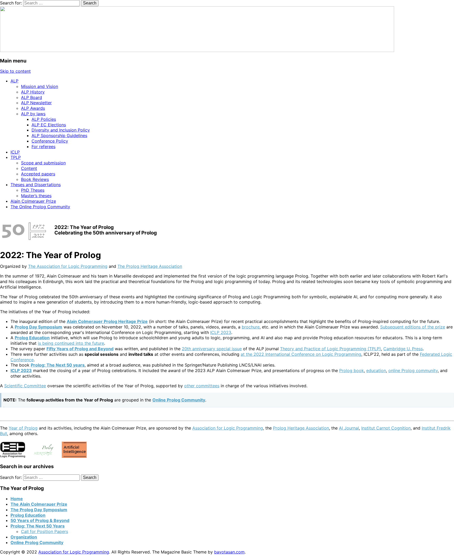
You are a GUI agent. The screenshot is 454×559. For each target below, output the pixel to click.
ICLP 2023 (220, 332)
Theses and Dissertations (36, 184)
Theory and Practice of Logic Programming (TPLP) (330, 348)
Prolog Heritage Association (301, 428)
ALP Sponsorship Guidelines (59, 135)
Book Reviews (35, 179)
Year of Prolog (23, 428)
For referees (43, 146)
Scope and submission (43, 162)
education (376, 370)
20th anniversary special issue (212, 348)
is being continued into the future (71, 343)
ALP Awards (33, 108)
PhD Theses (32, 190)
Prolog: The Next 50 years (58, 365)
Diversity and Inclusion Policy (61, 130)
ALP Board (31, 97)
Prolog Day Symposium (38, 327)
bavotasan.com (229, 552)
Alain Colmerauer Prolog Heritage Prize (107, 321)
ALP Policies (44, 119)
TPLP (16, 157)
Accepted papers (38, 173)
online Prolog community (413, 370)
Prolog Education (32, 337)
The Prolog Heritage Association (149, 266)
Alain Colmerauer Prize (33, 201)
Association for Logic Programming (227, 428)
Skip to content (15, 71)
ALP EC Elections (49, 124)
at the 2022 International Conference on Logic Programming (301, 354)
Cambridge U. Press (403, 348)
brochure (251, 327)
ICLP (15, 152)
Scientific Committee (25, 385)
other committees (201, 385)
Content (29, 168)
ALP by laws (33, 113)
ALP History (33, 92)
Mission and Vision (39, 86)
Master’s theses (36, 195)
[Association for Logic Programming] (197, 50)
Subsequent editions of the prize (412, 327)
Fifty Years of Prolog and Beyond (80, 348)
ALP (14, 80)
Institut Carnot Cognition (386, 428)
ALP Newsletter (36, 102)
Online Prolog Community (178, 400)
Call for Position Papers (44, 531)
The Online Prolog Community (40, 206)
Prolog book (351, 370)
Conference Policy (50, 141)
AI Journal (349, 428)
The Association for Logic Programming (67, 266)
